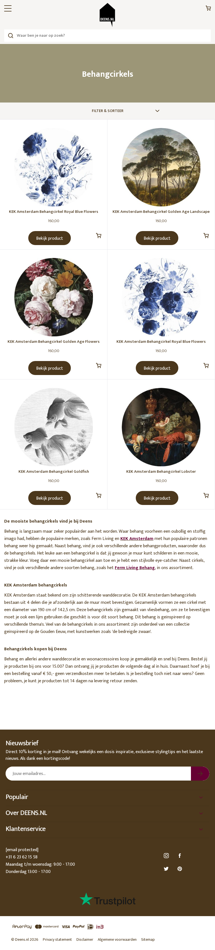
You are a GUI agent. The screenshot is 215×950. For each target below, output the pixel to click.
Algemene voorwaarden (117, 939)
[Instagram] (167, 856)
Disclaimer (84, 939)
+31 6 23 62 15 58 (22, 857)
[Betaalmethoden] (107, 927)
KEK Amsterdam (136, 538)
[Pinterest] (180, 869)
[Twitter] (167, 869)
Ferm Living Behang (135, 568)
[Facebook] (180, 856)
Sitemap (148, 939)
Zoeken (10, 35)
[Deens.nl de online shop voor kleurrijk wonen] (107, 15)
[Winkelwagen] (208, 9)
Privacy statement (57, 939)
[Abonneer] (200, 774)
